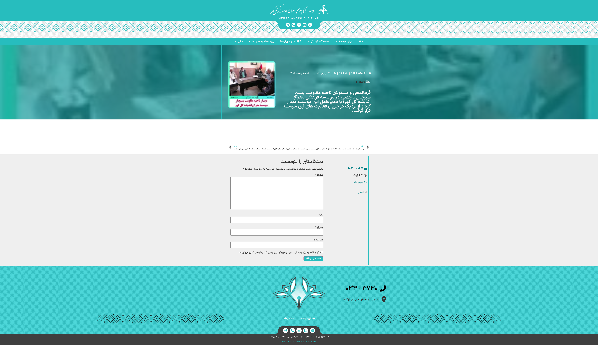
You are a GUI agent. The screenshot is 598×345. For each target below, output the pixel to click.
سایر (240, 41)
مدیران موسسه (307, 318)
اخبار (361, 192)
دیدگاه (319, 175)
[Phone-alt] (294, 25)
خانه (361, 41)
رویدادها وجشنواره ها (263, 41)
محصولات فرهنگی (320, 41)
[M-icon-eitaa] (305, 25)
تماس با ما (288, 318)
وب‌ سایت (318, 240)
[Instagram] (299, 25)
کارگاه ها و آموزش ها (290, 41)
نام (321, 215)
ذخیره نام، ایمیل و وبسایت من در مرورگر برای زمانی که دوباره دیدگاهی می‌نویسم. (279, 252)
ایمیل (319, 227)
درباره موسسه (345, 41)
